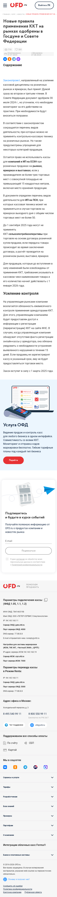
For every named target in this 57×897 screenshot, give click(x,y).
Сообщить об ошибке (12, 886)
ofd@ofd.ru (40, 725)
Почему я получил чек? (19, 879)
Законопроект (11, 80)
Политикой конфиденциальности (27, 565)
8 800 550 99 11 (37, 713)
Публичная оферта (33, 892)
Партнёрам (8, 825)
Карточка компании (12, 892)
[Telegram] (14, 59)
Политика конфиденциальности (17, 889)
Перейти (13, 460)
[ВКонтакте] (5, 59)
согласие (20, 559)
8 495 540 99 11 (12, 713)
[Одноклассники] (9, 59)
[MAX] (18, 59)
